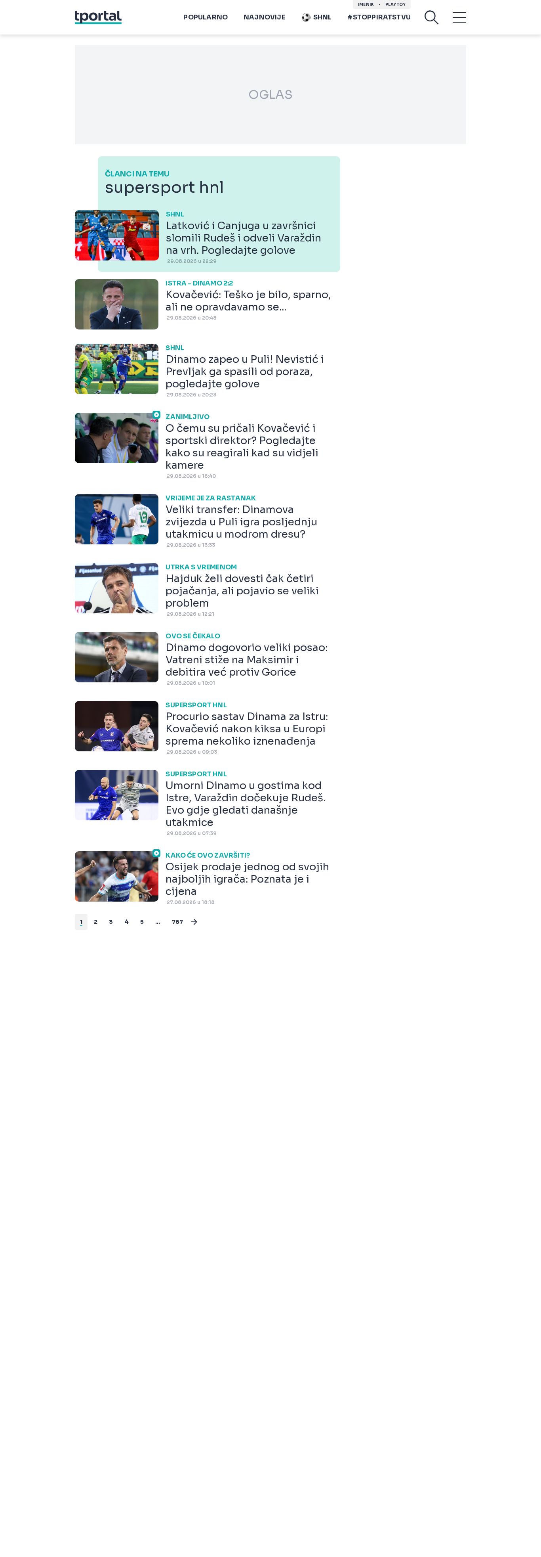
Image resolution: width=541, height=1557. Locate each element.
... (157, 921)
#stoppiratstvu (379, 17)
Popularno (205, 17)
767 (177, 921)
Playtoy (395, 4)
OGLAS (270, 94)
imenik (366, 4)
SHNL (322, 17)
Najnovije (264, 17)
